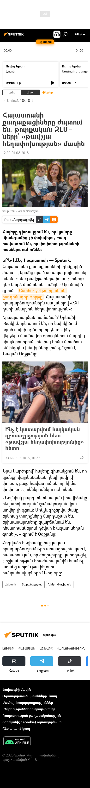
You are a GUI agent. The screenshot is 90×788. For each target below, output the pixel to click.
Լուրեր (11, 71)
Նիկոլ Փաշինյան (59, 584)
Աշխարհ (10, 584)
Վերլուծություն (71, 648)
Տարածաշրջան (32, 584)
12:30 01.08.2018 (15, 153)
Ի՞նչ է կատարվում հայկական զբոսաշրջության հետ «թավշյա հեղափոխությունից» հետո (44, 438)
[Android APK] (17, 741)
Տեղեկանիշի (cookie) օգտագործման (31, 722)
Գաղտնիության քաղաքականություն (31, 715)
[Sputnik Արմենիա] (14, 36)
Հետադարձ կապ (16, 728)
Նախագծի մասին (16, 689)
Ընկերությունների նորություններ (28, 709)
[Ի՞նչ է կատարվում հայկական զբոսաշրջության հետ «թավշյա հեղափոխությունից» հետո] (45, 392)
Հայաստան (26, 648)
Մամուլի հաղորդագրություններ (27, 702)
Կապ (53, 696)
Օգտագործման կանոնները (24, 696)
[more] (82, 457)
